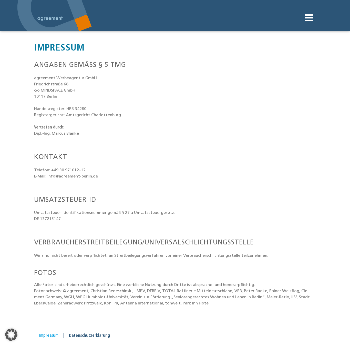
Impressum (48, 336)
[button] (309, 18)
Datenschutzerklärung (89, 336)
